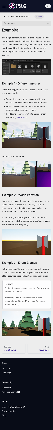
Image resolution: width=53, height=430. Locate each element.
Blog (4, 415)
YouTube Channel (10, 392)
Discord (5, 388)
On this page (9, 23)
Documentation (9, 411)
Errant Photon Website (12, 407)
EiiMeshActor (23, 117)
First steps (6, 373)
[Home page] (4, 17)
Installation (7, 368)
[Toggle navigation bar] (4, 6)
